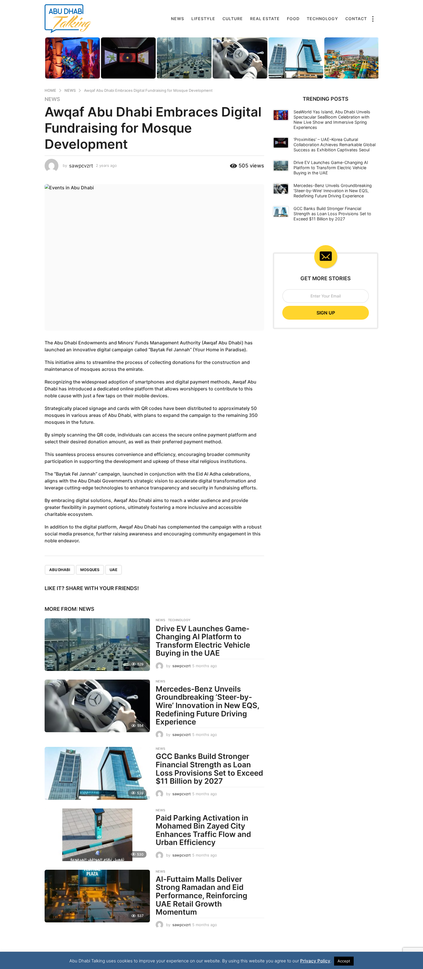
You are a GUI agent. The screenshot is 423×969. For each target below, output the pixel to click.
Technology (322, 18)
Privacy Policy (315, 961)
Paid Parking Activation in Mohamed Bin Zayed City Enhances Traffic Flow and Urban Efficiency (203, 830)
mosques (90, 569)
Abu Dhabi (59, 569)
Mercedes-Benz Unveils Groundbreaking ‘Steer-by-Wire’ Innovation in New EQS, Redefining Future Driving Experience (207, 705)
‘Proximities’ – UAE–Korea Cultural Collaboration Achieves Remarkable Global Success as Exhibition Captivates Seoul (335, 144)
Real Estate (265, 18)
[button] (372, 18)
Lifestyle (203, 18)
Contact (356, 18)
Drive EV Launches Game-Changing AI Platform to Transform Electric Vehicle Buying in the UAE (203, 641)
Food (293, 18)
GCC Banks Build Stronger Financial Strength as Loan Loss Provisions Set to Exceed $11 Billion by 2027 (209, 768)
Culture (232, 18)
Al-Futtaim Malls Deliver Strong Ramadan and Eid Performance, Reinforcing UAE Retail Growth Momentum (201, 895)
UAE (113, 569)
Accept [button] (344, 961)
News (177, 18)
